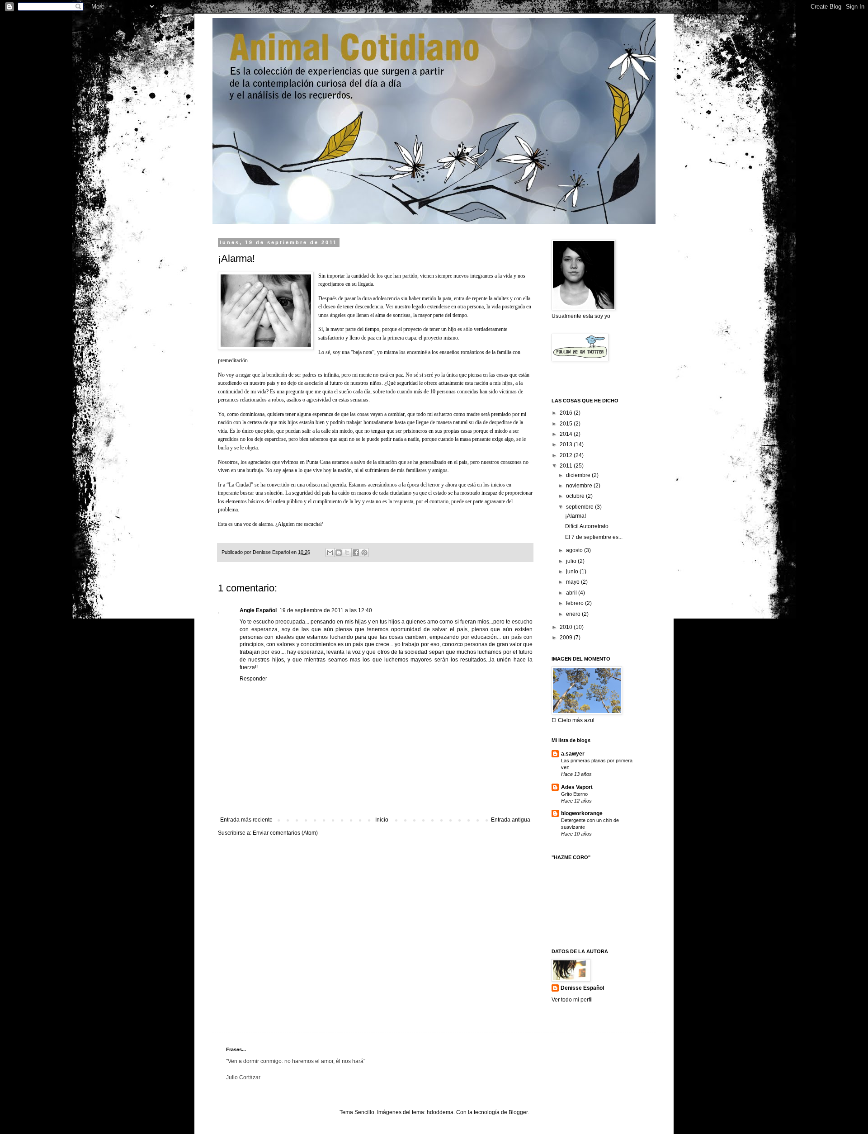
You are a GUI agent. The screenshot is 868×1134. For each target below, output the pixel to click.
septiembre (580, 507)
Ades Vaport (577, 787)
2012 (567, 455)
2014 (567, 434)
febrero (575, 603)
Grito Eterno (574, 794)
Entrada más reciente (246, 820)
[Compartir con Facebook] (355, 552)
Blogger (518, 1112)
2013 (567, 444)
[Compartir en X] (347, 552)
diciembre (579, 475)
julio (572, 561)
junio (573, 571)
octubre (576, 496)
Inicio (381, 820)
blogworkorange (582, 813)
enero (574, 614)
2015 (567, 424)
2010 (567, 627)
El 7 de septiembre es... (594, 537)
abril (572, 593)
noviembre (580, 485)
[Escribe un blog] (338, 552)
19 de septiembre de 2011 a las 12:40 (325, 610)
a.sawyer (573, 754)
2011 (567, 466)
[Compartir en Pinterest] (364, 552)
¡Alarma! (575, 516)
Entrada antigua (510, 820)
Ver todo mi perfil (572, 1000)
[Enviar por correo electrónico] (330, 552)
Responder (253, 679)
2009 (567, 637)
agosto (575, 550)
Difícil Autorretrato (587, 526)
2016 (567, 413)
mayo (573, 582)
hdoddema (440, 1112)
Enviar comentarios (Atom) (285, 833)
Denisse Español (582, 988)
